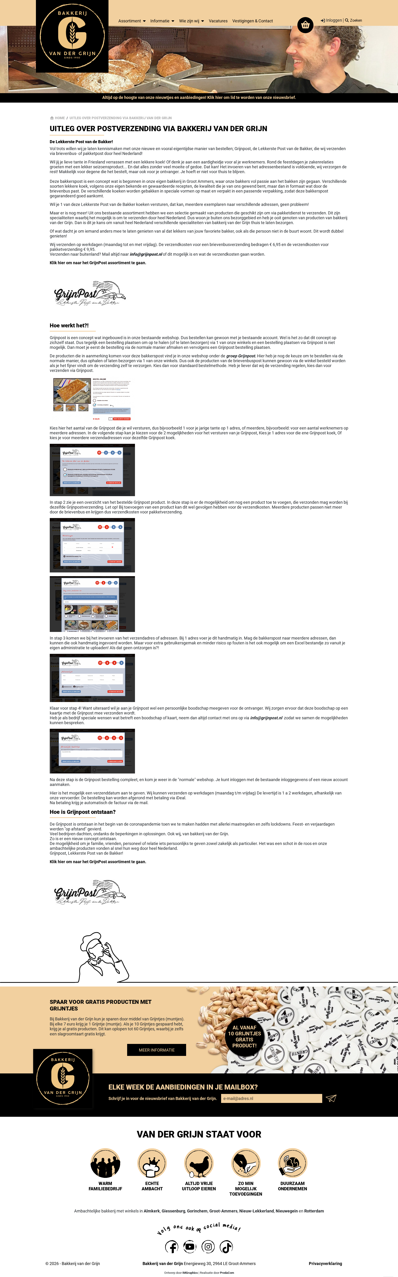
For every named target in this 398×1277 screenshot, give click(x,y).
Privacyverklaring (325, 1263)
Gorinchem (197, 1211)
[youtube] (189, 1246)
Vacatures (218, 20)
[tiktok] (226, 1246)
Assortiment (129, 20)
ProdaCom (227, 1272)
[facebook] (171, 1246)
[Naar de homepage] (72, 36)
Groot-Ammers (223, 1211)
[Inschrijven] (332, 1098)
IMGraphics (190, 1272)
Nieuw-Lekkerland (256, 1211)
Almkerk (152, 1211)
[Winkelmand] (305, 25)
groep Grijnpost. (241, 355)
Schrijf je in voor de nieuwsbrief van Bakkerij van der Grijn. (162, 1098)
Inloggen (333, 20)
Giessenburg (173, 1211)
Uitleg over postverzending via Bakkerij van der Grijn (121, 118)
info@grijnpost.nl (266, 717)
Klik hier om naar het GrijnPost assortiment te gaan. (98, 262)
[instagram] (208, 1246)
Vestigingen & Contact (252, 20)
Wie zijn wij (189, 20)
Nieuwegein (287, 1211)
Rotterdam (314, 1211)
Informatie (160, 20)
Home (60, 118)
